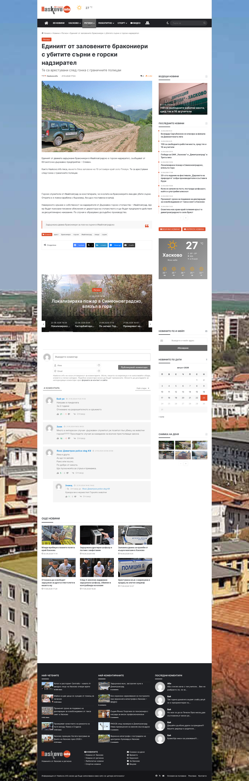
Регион (88, 23)
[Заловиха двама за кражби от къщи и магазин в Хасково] (135, 535)
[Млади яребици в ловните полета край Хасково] (59, 535)
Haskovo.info (52, 76)
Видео (136, 23)
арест (56, 234)
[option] (97, 303)
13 (183, 392)
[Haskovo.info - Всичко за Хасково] (56, 10)
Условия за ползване (176, 776)
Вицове (132, 764)
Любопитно (105, 23)
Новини (59, 23)
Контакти (202, 776)
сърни (104, 234)
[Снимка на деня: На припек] (183, 445)
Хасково (73, 23)
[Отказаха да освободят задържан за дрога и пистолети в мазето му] (59, 567)
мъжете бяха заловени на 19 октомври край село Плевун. (98, 169)
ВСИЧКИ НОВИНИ (171, 229)
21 (190, 398)
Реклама (192, 776)
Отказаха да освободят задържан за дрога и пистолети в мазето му (58, 583)
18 (169, 398)
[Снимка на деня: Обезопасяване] (166, 455)
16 (204, 392)
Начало (47, 33)
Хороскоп (133, 758)
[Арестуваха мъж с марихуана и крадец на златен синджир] (135, 567)
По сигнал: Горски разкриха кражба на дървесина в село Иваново (97, 303)
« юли (161, 417)
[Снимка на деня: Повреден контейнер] (199, 445)
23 (204, 398)
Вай (169, 696)
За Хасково (134, 761)
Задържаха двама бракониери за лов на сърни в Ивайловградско (80, 224)
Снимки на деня (137, 752)
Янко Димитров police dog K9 (96, 489)
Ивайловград (87, 234)
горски (76, 234)
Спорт (121, 23)
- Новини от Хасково (93, 755)
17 (162, 398)
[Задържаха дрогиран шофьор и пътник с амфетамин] (97, 535)
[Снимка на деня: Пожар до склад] (199, 455)
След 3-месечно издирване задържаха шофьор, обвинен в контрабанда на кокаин (95, 583)
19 (176, 398)
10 (162, 392)
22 (197, 398)
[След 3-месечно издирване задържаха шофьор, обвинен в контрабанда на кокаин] (97, 567)
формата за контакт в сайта (94, 380)
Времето (133, 755)
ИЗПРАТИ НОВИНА (195, 229)
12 (176, 392)
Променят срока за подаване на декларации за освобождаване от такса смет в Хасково (72, 711)
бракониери (66, 234)
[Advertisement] (96, 603)
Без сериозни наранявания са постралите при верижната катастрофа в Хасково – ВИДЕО (130, 699)
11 (169, 392)
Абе (169, 683)
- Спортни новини (92, 764)
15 (197, 392)
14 (190, 392)
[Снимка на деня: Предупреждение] (183, 455)
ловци (97, 234)
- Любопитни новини (94, 761)
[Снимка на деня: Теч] (166, 445)
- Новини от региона (93, 758)
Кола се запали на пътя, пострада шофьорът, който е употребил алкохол (181, 108)
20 (183, 398)
